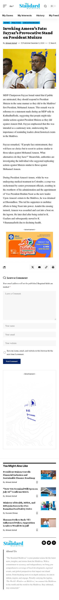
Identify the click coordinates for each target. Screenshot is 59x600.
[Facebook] (44, 543)
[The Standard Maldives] (29, 6)
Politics (16, 23)
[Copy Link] (46, 267)
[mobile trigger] (5, 6)
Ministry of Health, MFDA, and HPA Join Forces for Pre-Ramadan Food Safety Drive (19, 505)
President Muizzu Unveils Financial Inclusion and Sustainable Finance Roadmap (19, 474)
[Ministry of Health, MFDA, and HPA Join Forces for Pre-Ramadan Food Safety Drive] (48, 505)
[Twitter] (49, 543)
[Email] (39, 267)
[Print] (53, 267)
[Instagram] (54, 543)
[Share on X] (32, 267)
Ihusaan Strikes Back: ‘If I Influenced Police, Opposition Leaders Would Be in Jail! (19, 522)
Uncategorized (31, 23)
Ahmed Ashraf (11, 43)
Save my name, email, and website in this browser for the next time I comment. (30, 352)
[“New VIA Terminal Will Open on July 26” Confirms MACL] (48, 491)
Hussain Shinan (12, 513)
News (6, 23)
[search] (45, 6)
